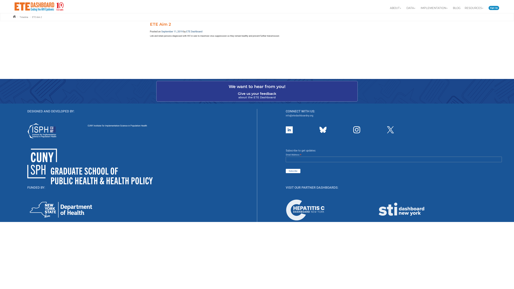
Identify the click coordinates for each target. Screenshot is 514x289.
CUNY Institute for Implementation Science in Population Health (117, 125)
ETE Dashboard (194, 31)
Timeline (24, 17)
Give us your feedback (257, 94)
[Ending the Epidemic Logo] (39, 6)
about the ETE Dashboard (257, 97)
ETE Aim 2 (37, 17)
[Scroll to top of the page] (510, 287)
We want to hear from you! (257, 86)
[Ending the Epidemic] (15, 17)
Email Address (293, 154)
